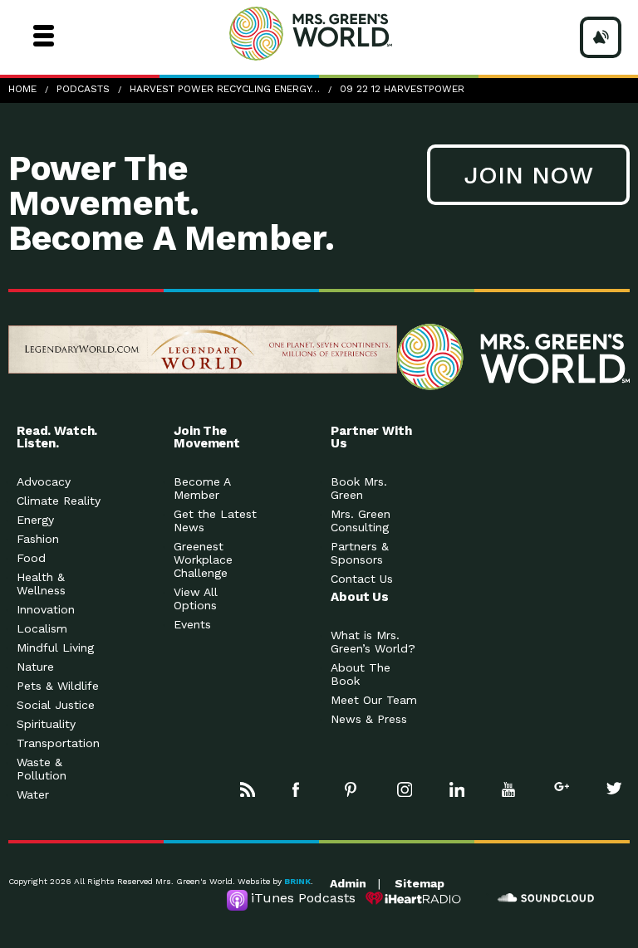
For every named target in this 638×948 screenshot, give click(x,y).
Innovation (46, 609)
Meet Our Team (374, 699)
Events (192, 624)
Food (31, 557)
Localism (42, 628)
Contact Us (362, 578)
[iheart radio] (414, 898)
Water (33, 794)
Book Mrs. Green (359, 488)
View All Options (196, 598)
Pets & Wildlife (58, 685)
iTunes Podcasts (303, 898)
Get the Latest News (215, 520)
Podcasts (83, 89)
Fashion (38, 538)
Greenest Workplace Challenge (203, 559)
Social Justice (56, 704)
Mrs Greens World (342, 33)
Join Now (528, 174)
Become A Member (202, 488)
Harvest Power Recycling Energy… (225, 89)
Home (22, 89)
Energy (35, 519)
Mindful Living (55, 647)
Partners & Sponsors (360, 553)
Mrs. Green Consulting (360, 520)
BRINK (297, 881)
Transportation (58, 743)
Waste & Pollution (41, 768)
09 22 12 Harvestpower (402, 89)
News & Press (369, 719)
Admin (348, 883)
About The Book (360, 674)
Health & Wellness (41, 583)
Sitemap (419, 883)
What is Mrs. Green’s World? (373, 641)
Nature (35, 666)
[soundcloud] (546, 898)
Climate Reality (59, 500)
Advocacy (44, 481)
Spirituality (46, 724)
